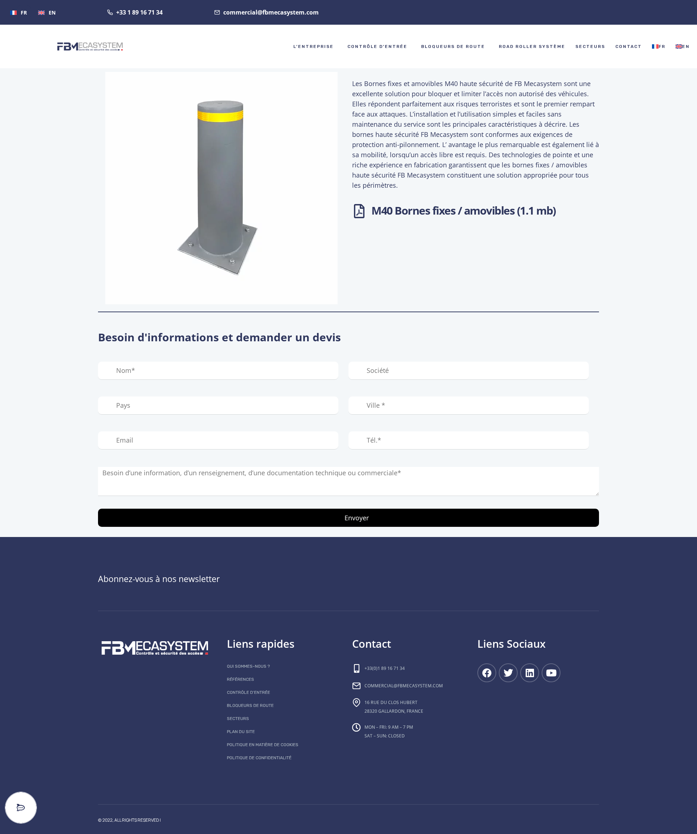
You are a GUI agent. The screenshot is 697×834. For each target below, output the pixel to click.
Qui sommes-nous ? (248, 666)
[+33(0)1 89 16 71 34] (356, 668)
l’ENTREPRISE (313, 46)
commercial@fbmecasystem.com (403, 686)
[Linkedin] (529, 672)
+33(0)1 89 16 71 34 (384, 668)
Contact (628, 46)
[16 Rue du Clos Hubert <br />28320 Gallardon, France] (356, 702)
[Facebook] (486, 672)
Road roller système (532, 46)
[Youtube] (551, 672)
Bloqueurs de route (453, 46)
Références (240, 679)
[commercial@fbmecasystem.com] (356, 686)
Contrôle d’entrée (377, 46)
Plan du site (241, 731)
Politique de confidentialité (259, 757)
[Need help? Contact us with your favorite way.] (20, 807)
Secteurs (590, 46)
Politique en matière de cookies (262, 744)
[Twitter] (508, 672)
